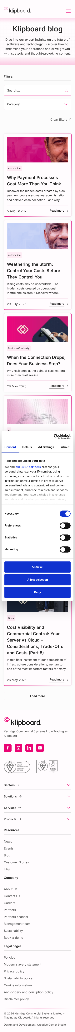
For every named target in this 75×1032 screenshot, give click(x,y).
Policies (9, 957)
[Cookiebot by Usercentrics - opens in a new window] (54, 436)
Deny (37, 592)
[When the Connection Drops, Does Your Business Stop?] (37, 352)
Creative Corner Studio (51, 1024)
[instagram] (18, 748)
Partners (10, 910)
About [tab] (65, 447)
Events (8, 848)
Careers (9, 903)
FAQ (7, 869)
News (8, 841)
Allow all (37, 567)
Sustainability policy (18, 978)
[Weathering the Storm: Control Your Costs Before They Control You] (37, 265)
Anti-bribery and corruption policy (28, 992)
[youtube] (40, 748)
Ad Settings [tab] (46, 447)
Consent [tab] (10, 447)
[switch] (65, 525)
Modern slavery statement (22, 964)
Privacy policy (14, 971)
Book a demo (13, 937)
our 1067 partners (28, 466)
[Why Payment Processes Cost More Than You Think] (37, 175)
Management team (17, 924)
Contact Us (12, 896)
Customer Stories (16, 862)
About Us (10, 889)
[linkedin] (29, 748)
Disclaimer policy (16, 999)
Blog (7, 855)
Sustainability (13, 931)
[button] (67, 10)
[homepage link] (17, 11)
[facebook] (8, 748)
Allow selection (37, 579)
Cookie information (18, 985)
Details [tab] (27, 447)
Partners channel (16, 917)
